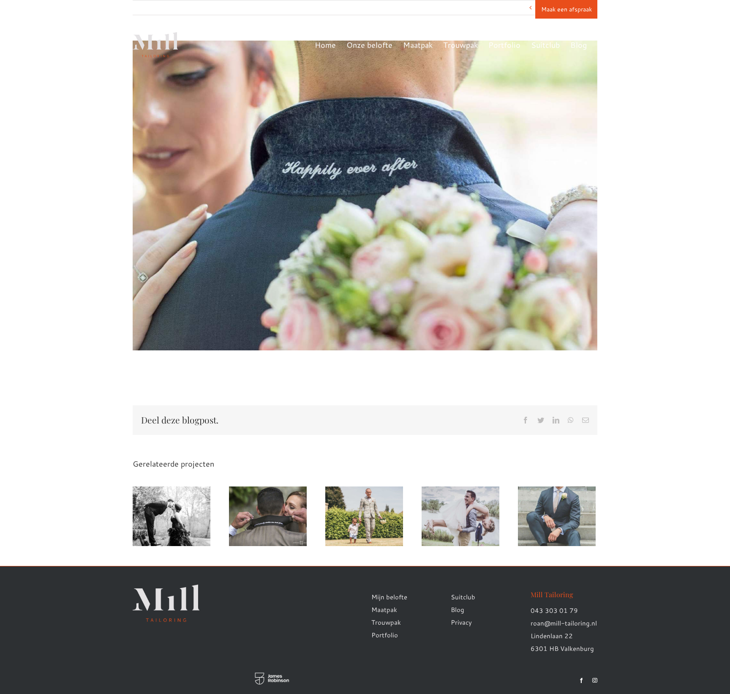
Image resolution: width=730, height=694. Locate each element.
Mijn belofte (389, 597)
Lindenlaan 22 (552, 635)
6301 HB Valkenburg (562, 648)
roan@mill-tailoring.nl (564, 623)
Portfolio (384, 635)
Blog (457, 609)
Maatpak (384, 609)
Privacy (461, 622)
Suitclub (463, 597)
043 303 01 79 (554, 610)
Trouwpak (386, 622)
